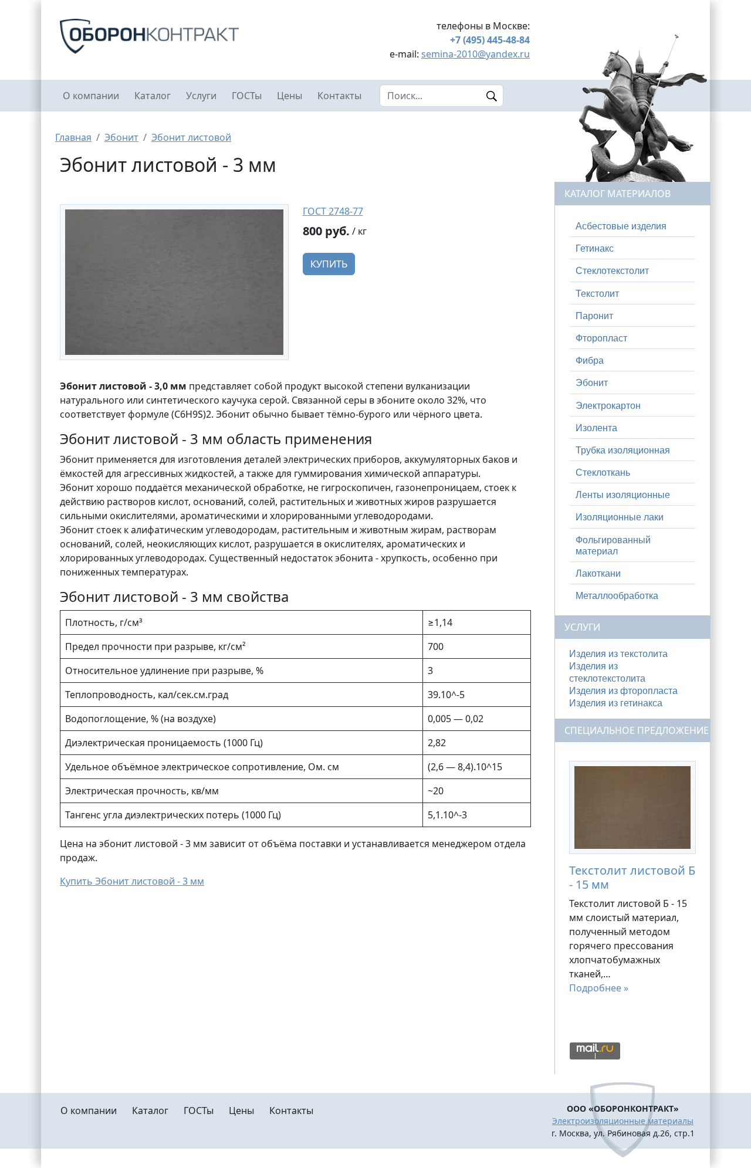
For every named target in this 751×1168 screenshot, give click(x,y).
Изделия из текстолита (618, 654)
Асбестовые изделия (621, 226)
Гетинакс (595, 248)
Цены (289, 95)
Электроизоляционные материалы (623, 1120)
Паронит (594, 316)
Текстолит (597, 294)
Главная (73, 137)
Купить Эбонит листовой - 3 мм (132, 881)
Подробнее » (598, 987)
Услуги (201, 95)
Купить (328, 264)
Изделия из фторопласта (623, 691)
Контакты (339, 95)
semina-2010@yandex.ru (475, 54)
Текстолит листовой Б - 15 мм (632, 877)
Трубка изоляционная (623, 450)
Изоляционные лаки (620, 517)
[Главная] (174, 36)
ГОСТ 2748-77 (333, 211)
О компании (91, 95)
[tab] (632, 226)
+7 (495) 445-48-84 (490, 39)
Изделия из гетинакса (615, 703)
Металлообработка (617, 596)
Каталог (152, 95)
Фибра (590, 360)
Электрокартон (608, 406)
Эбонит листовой (191, 137)
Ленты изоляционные (623, 495)
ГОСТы (247, 95)
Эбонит (121, 137)
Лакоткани (598, 573)
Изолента (596, 428)
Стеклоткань (603, 473)
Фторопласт (601, 338)
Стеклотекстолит (612, 271)
